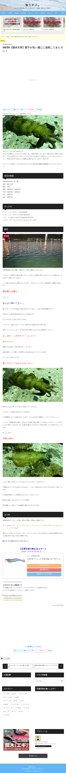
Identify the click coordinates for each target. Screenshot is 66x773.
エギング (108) (6, 693)
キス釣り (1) (20, 711)
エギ (56, 13)
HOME (3, 13)
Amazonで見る (44, 565)
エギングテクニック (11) (7, 707)
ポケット (33, 109)
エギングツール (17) (7, 700)
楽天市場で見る (44, 569)
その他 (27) (17, 697)
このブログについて (39, 748)
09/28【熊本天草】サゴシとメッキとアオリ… (45, 666)
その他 (63, 13)
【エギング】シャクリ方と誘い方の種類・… (18, 666)
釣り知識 (23, 13)
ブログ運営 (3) (18, 707)
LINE (40, 109)
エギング (49, 13)
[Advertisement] (33, 66)
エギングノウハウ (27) (7, 697)
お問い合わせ (26, 769)
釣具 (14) (15, 700)
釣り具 (43, 13)
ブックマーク (8, 109)
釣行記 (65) (14, 693)
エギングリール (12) (23, 693)
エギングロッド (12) (14, 704)
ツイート (24, 109)
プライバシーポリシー (37, 769)
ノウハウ (29, 13)
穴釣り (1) (13, 711)
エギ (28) (21, 700)
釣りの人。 (33, 767)
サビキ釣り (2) (26, 707)
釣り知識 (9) (5, 704)
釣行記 (16, 13)
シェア (17, 109)
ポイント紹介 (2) (6, 714)
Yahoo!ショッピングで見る (44, 574)
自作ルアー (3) (6, 711)
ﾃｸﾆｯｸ (36, 13)
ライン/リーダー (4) (25, 704)
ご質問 (10, 13)
